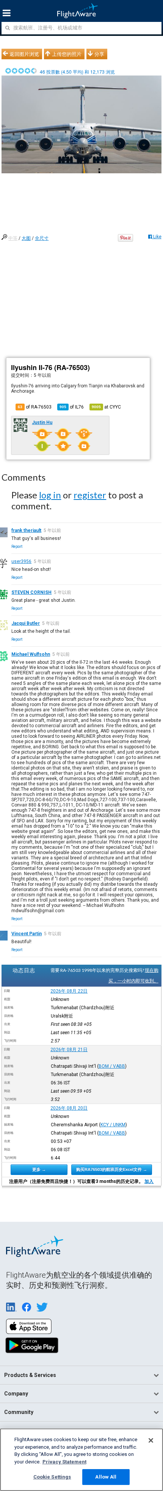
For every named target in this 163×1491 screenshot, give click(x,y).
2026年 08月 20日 (69, 1108)
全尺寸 (42, 238)
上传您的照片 (67, 54)
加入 (149, 1181)
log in (50, 494)
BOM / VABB (112, 1066)
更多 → (39, 1169)
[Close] (151, 1440)
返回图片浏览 (24, 54)
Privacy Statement (64, 1462)
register (90, 494)
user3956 (21, 561)
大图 (26, 238)
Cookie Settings (52, 1477)
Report (16, 546)
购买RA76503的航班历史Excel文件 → (111, 1169)
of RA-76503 (35, 407)
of (72, 407)
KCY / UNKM (112, 1124)
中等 (12, 238)
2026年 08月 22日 (69, 991)
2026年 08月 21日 (69, 1049)
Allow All (105, 1477)
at (106, 407)
